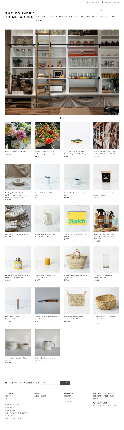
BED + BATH (85, 16)
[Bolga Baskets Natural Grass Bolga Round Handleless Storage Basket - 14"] (106, 300)
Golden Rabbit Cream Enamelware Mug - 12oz (45, 359)
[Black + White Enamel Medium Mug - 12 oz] (77, 177)
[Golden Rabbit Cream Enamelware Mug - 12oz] (47, 342)
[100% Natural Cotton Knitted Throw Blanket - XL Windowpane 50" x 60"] (106, 135)
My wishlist (69, 402)
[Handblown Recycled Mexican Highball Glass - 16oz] (106, 259)
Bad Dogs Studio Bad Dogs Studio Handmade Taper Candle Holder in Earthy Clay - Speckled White (16, 195)
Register (67, 396)
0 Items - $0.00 (94, 2)
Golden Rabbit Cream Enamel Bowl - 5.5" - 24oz (16, 359)
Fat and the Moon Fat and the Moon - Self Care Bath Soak (104, 194)
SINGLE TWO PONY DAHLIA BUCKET (16, 151)
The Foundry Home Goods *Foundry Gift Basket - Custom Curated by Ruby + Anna (104, 236)
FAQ (6, 399)
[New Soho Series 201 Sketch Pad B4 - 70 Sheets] (77, 218)
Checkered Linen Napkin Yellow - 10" (17, 234)
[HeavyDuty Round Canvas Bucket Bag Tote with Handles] (47, 218)
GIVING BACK (10, 410)
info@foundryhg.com (106, 406)
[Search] (101, 10)
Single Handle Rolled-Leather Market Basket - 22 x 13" (76, 276)
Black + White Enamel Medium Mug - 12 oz (75, 194)
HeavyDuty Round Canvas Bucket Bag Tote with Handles (45, 235)
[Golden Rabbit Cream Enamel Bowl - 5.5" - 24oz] (18, 342)
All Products (40, 396)
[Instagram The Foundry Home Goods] (117, 383)
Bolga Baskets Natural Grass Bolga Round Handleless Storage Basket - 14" (104, 319)
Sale (36, 399)
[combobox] (109, 10)
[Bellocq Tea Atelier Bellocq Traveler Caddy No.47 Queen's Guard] (18, 259)
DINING (76, 16)
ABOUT (8, 396)
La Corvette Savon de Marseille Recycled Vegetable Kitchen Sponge (75, 153)
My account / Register (112, 2)
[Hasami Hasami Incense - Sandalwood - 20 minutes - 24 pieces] (18, 300)
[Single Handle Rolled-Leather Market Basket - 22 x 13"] (77, 259)
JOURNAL (39, 20)
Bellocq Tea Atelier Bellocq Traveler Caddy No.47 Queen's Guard (16, 276)
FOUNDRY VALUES (12, 404)
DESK (101, 16)
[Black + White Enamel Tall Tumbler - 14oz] (47, 177)
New (37, 16)
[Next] (114, 72)
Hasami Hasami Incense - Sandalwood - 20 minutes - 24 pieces (16, 318)
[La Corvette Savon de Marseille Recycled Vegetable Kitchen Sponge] (77, 135)
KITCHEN (68, 16)
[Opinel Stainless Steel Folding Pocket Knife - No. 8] (47, 300)
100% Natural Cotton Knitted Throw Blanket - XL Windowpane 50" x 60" (104, 153)
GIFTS (107, 16)
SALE (113, 16)
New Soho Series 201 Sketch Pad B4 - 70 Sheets (75, 235)
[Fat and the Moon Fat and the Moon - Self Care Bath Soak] (106, 177)
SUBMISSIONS (10, 407)
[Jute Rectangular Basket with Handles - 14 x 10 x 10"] (77, 300)
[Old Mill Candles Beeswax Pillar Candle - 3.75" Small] (47, 259)
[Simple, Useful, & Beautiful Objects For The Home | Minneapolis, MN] (20, 15)
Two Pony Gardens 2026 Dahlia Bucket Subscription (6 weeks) (44, 153)
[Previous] (10, 72)
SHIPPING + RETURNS (13, 402)
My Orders (68, 399)
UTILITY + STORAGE (55, 16)
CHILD (94, 16)
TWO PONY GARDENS (13, 419)
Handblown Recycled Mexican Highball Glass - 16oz (102, 276)
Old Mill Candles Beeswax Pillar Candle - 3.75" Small (45, 276)
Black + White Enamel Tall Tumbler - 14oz (46, 194)
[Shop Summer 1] (62, 72)
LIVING (43, 16)
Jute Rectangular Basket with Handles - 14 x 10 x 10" (73, 318)
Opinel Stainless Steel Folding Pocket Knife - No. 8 (46, 318)
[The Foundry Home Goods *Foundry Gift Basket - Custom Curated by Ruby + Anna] (106, 218)
